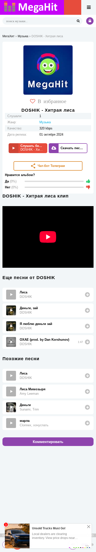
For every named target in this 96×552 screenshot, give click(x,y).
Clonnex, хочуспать (34, 425)
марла (25, 421)
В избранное (52, 100)
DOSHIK (26, 297)
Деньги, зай (29, 308)
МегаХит (8, 36)
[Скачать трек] (87, 294)
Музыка (23, 36)
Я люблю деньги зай (36, 324)
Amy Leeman (29, 393)
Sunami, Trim (29, 409)
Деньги (25, 405)
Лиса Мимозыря (33, 389)
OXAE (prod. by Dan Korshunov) (44, 339)
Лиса (23, 292)
